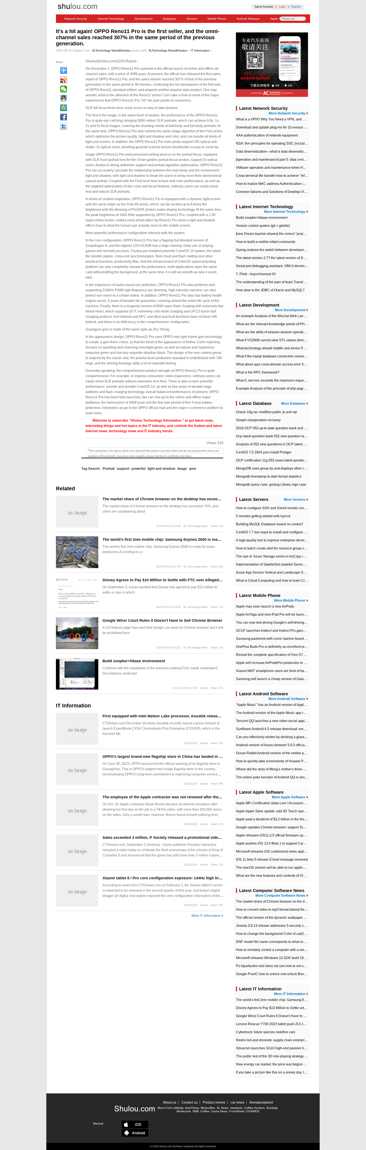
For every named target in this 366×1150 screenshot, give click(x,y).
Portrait (109, 468)
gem (192, 468)
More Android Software (286, 699)
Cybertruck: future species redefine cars (265, 1032)
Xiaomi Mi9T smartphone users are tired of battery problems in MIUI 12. (289, 671)
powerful (139, 468)
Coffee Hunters (254, 1108)
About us (169, 1102)
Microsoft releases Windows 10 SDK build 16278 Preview (279, 958)
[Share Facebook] (63, 117)
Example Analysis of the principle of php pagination (274, 388)
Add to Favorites (264, 6)
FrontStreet (236, 1111)
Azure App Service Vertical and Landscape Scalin (273, 572)
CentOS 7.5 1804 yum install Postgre (263, 452)
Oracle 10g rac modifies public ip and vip (266, 412)
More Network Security (287, 113)
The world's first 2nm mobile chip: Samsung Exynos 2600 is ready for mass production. (182, 539)
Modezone (184, 1111)
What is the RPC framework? (257, 372)
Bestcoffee (208, 1108)
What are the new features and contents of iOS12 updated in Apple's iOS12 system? (299, 875)
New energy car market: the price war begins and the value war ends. (287, 1064)
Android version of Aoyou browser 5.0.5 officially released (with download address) (298, 745)
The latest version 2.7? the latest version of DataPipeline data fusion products (294, 258)
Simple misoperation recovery (258, 420)
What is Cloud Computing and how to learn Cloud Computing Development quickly (298, 580)
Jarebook (236, 1108)
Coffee (204, 1111)
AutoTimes (192, 1108)
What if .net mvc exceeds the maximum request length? (277, 380)
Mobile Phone (217, 18)
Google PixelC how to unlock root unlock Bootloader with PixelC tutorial (289, 974)
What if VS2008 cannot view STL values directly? (273, 340)
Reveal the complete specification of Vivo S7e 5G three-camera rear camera (293, 655)
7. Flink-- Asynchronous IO (256, 274)
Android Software (248, 18)
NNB (196, 1111)
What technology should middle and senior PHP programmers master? (289, 348)
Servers (192, 18)
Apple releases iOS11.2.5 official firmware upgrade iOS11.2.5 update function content (299, 835)
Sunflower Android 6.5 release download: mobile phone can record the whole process (300, 729)
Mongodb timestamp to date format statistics (268, 476)
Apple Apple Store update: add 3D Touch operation (274, 811)
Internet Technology (111, 18)
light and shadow (161, 468)
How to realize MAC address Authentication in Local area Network (285, 183)
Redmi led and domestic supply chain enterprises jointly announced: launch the (295, 1040)
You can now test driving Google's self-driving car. (273, 622)
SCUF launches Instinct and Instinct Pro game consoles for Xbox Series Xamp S (296, 630)
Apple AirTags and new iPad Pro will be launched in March (280, 614)
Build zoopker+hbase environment (134, 661)
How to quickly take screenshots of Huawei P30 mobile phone (282, 761)
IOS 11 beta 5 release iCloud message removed (272, 859)
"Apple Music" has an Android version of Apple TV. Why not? (281, 705)
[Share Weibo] (63, 79)
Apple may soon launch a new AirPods (265, 606)
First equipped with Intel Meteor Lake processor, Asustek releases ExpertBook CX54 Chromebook (191, 716)
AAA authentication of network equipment (267, 135)
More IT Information (205, 915)
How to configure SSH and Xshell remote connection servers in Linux (288, 508)
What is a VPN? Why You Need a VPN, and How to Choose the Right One (291, 119)
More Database (293, 403)
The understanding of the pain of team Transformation (276, 282)
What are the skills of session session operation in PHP (277, 332)
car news (237, 1102)
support (123, 468)
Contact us (190, 1102)
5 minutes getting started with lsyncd (263, 516)
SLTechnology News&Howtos (111, 50)
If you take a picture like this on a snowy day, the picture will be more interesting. (295, 1072)
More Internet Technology (284, 211)
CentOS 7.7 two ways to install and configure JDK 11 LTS (279, 532)
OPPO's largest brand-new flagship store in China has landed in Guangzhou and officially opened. (191, 756)
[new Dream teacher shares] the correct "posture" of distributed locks (287, 234)
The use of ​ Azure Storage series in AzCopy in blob (274, 556)
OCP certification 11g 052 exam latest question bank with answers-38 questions (295, 460)
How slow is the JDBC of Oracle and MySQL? (270, 290)
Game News (219, 1111)
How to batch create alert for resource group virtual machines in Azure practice (294, 548)
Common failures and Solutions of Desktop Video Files (277, 192)
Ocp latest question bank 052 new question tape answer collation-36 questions (295, 436)
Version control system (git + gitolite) (263, 225)
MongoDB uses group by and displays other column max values (283, 468)
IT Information (200, 50)
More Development (290, 310)
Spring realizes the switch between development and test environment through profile (299, 250)
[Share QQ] (63, 98)
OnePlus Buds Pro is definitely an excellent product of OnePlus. (283, 646)
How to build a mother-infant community (265, 242)
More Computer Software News (280, 895)
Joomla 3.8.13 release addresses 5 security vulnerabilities (279, 925)
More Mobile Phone (289, 600)
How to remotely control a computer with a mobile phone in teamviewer (289, 950)
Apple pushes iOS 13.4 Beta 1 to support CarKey (272, 843)
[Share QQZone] (63, 107)
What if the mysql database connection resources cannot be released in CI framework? (300, 356)
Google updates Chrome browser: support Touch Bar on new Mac (285, 827)
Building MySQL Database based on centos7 (269, 524)
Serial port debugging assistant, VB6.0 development (275, 266)
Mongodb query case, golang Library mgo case (271, 484)
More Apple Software (288, 797)
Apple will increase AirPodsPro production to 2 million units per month (288, 663)
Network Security (75, 18)
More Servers (294, 499)
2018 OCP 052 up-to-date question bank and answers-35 (279, 428)
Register (296, 6)
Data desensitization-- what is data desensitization (273, 151)
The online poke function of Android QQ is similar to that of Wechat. (286, 777)
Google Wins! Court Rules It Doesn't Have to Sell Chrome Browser (162, 620)
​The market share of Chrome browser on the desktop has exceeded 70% (168, 499)
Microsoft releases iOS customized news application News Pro (283, 851)
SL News (222, 1108)
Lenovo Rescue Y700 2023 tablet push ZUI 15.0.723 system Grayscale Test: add (296, 1024)
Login (282, 6)
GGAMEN (252, 1111)
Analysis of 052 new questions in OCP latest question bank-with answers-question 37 (300, 444)
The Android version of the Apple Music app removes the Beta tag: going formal (295, 713)
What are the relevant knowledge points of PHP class (276, 324)
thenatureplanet (261, 1102)
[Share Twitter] (63, 126)
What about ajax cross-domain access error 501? (272, 364)
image (182, 468)
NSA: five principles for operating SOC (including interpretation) (283, 143)
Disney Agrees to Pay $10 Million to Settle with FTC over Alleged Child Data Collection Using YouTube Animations (205, 580)
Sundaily (271, 1108)
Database (169, 18)
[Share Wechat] (63, 89)
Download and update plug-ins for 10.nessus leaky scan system (283, 127)
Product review (214, 1102)
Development (143, 18)
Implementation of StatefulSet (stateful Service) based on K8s (282, 564)
